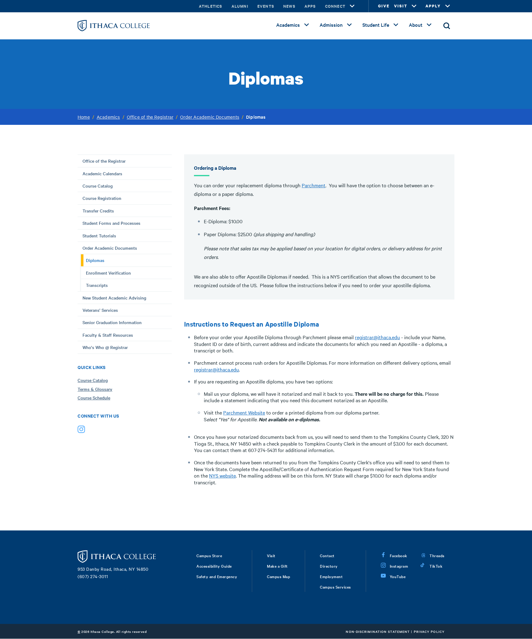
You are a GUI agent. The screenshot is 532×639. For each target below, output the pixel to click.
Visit (271, 555)
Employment (331, 576)
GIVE (383, 6)
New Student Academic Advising (114, 298)
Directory (329, 566)
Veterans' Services (100, 310)
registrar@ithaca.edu (377, 337)
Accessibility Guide (214, 566)
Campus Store (209, 555)
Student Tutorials (99, 235)
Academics (288, 24)
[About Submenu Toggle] (429, 25)
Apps (310, 6)
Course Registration (102, 198)
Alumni (240, 6)
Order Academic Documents (209, 117)
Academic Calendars (102, 173)
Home (84, 117)
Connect (335, 6)
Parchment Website (244, 412)
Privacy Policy (429, 631)
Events (265, 6)
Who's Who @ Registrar (105, 347)
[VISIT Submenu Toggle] (414, 6)
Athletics (210, 6)
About (415, 24)
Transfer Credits (98, 211)
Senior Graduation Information (112, 322)
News (289, 6)
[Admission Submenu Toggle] (349, 25)
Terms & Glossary (95, 389)
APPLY (433, 6)
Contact (327, 555)
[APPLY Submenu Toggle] (447, 6)
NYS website (222, 475)
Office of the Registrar (150, 117)
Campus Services (335, 586)
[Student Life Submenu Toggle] (396, 25)
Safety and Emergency (216, 576)
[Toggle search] (446, 25)
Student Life (375, 24)
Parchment (313, 185)
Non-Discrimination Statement (378, 631)
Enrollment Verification (108, 273)
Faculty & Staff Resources (108, 335)
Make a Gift (277, 566)
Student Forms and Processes (111, 223)
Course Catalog (98, 186)
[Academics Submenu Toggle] (306, 25)
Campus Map (278, 576)
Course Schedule (94, 398)
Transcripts (97, 285)
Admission (331, 24)
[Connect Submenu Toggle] (352, 6)
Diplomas (95, 260)
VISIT (400, 6)
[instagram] (81, 431)
